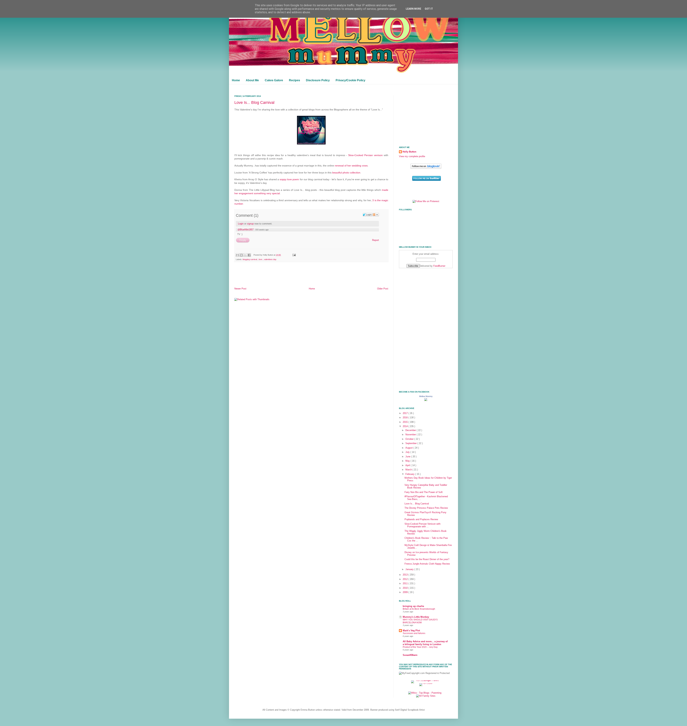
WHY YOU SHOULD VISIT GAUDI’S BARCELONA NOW (420, 621)
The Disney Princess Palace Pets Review (426, 508)
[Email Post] (293, 255)
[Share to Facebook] (249, 255)
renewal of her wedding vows (351, 165)
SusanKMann (410, 655)
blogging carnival (250, 259)
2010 (405, 588)
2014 (405, 426)
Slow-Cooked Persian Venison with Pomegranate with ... (422, 525)
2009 (405, 592)
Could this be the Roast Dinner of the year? (427, 559)
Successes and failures (414, 633)
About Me (252, 80)
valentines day (270, 259)
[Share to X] (245, 255)
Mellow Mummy (426, 396)
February (410, 474)
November (411, 434)
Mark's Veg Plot (411, 630)
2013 (405, 574)
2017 (405, 413)
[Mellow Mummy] (425, 400)
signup (250, 223)
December (411, 430)
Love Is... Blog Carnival (254, 102)
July (407, 452)
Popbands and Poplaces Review (421, 519)
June (408, 456)
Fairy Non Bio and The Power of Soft (424, 492)
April (408, 465)
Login (240, 223)
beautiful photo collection (346, 172)
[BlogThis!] (241, 255)
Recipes (294, 80)
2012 (405, 579)
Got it (429, 8)
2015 (405, 422)
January (409, 569)
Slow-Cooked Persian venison (365, 155)
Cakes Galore (274, 80)
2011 (405, 583)
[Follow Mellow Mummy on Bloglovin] (425, 168)
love (261, 259)
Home (236, 80)
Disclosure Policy (318, 80)
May (408, 461)
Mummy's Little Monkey (416, 617)
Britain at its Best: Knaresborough (419, 609)
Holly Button (409, 152)
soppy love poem (289, 179)
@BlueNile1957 (246, 229)
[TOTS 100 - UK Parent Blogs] (426, 680)
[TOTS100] (425, 683)
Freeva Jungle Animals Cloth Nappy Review (427, 564)
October (409, 439)
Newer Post (240, 288)
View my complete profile (412, 156)
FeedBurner (439, 266)
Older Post (382, 288)
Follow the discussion (375, 214)
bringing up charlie (413, 606)
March (409, 469)
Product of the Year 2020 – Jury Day (420, 647)
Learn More (413, 8)
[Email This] (237, 255)
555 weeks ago (262, 230)
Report (375, 240)
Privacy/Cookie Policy (350, 80)
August (409, 448)
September (411, 443)
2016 (405, 417)
